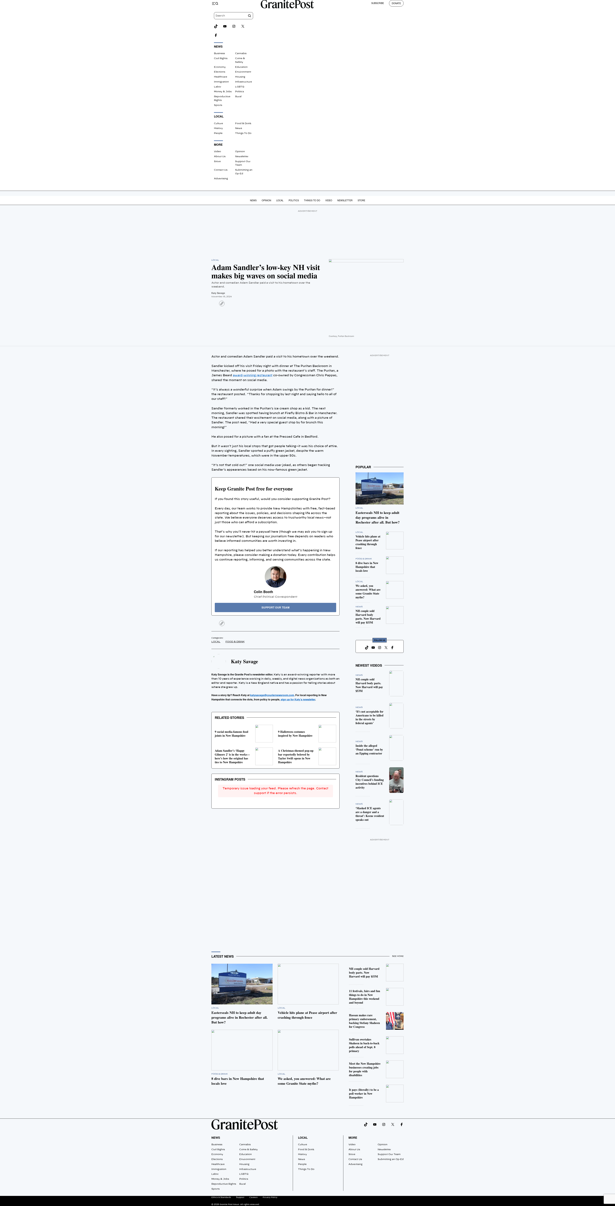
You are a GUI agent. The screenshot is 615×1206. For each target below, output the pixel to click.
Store (217, 161)
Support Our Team (389, 1154)
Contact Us (220, 170)
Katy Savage (218, 293)
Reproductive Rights (223, 1184)
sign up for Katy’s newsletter (298, 699)
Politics (239, 92)
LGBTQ (239, 87)
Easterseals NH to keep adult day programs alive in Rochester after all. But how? (378, 517)
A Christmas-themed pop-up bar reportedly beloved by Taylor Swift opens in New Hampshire (295, 756)
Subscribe (377, 3)
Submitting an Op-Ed (391, 1159)
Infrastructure (243, 82)
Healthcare (220, 77)
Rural (238, 97)
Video (217, 151)
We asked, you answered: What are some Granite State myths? (368, 591)
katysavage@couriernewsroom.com (272, 695)
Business (219, 53)
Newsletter (241, 156)
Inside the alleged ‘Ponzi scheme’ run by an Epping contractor (369, 749)
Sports (218, 105)
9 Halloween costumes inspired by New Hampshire (295, 734)
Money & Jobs (223, 92)
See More (398, 956)
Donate (396, 3)
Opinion (240, 151)
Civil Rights (220, 58)
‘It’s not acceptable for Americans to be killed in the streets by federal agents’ (369, 717)
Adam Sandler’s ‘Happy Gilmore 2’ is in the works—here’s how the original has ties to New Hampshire (232, 756)
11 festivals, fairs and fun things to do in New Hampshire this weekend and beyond (364, 997)
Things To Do (243, 133)
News (238, 128)
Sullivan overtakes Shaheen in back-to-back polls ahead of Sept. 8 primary (364, 1045)
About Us (220, 156)
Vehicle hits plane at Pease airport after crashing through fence (368, 542)
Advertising (221, 179)
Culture (218, 123)
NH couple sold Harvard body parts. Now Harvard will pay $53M (368, 616)
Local (279, 200)
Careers (253, 1197)
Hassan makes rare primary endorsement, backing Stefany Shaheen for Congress (364, 1021)
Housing (240, 77)
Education (241, 67)
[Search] (249, 15)
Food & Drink (243, 123)
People (218, 133)
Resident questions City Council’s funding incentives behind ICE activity (370, 782)
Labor (217, 87)
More (352, 1137)
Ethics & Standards (221, 1197)
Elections (219, 72)
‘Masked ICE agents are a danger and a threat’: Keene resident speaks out (370, 814)
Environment (243, 72)
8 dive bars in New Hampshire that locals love (367, 567)
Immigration (221, 82)
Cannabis (240, 53)
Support (240, 1197)
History (218, 128)
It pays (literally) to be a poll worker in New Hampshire (364, 1093)
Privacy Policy (270, 1197)
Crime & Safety (248, 1149)
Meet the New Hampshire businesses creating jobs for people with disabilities (365, 1069)
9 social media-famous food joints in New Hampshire (231, 734)
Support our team (275, 607)
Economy (220, 67)
